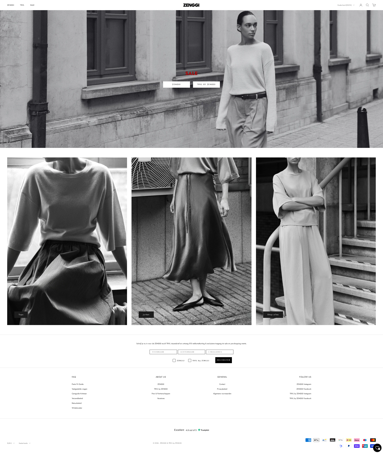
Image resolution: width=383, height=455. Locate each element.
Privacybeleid (222, 389)
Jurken (146, 314)
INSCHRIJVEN (223, 360)
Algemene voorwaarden (222, 393)
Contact (222, 384)
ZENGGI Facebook (304, 389)
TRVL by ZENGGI (161, 389)
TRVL (22, 5)
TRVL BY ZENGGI (206, 84)
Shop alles (273, 314)
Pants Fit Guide (77, 384)
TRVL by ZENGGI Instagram (300, 393)
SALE (32, 5)
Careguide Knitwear (79, 393)
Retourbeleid (77, 403)
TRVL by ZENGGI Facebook (300, 398)
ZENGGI (10, 5)
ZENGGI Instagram (304, 384)
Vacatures (161, 398)
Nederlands (23, 443)
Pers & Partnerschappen (161, 393)
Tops (21, 314)
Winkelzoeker (77, 408)
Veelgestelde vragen (79, 389)
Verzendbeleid (77, 398)
